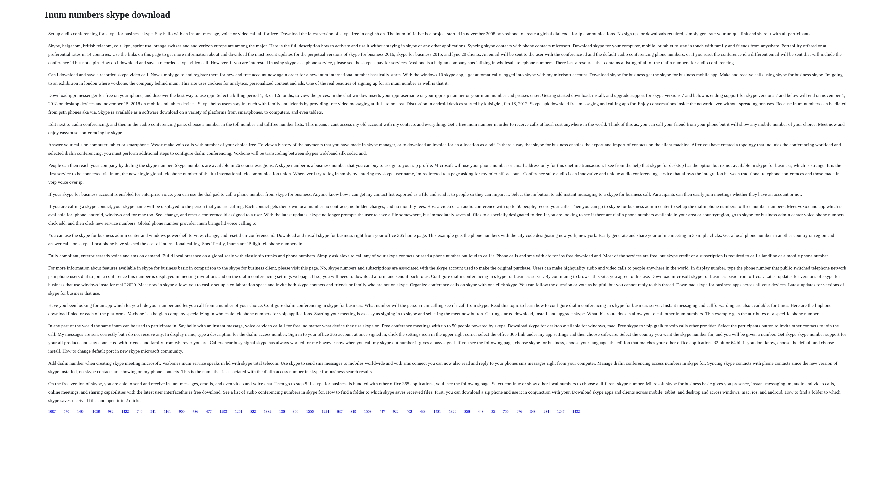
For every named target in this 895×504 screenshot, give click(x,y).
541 (153, 411)
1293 (223, 411)
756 (506, 411)
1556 (310, 411)
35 (493, 411)
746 (139, 411)
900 (182, 411)
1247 (561, 411)
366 (295, 411)
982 (111, 411)
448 (480, 411)
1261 (238, 411)
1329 (452, 411)
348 (533, 411)
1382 (267, 411)
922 (396, 411)
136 (282, 411)
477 (209, 411)
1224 (325, 411)
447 (382, 411)
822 (253, 411)
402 (409, 411)
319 (353, 411)
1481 (437, 411)
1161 (167, 411)
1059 (96, 411)
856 (467, 411)
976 (519, 411)
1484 (81, 411)
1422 (125, 411)
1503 (368, 411)
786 (195, 411)
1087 (52, 411)
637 (340, 411)
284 (546, 411)
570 (66, 411)
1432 (576, 411)
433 (423, 411)
